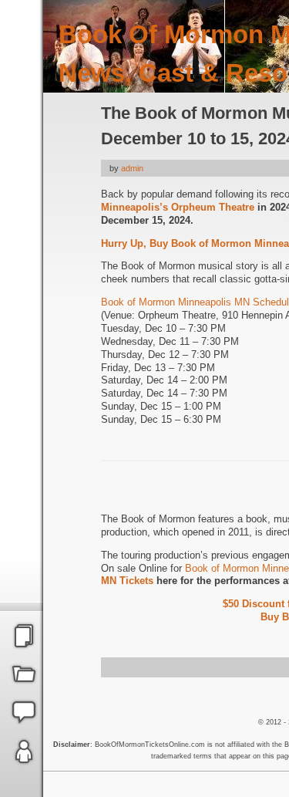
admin (132, 168)
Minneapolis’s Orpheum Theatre (177, 207)
